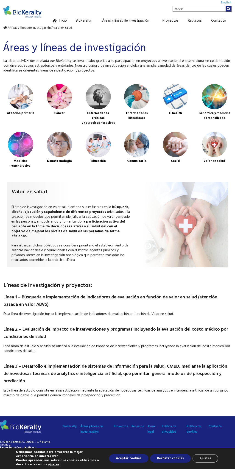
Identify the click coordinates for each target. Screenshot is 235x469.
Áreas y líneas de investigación (125, 21)
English (226, 2)
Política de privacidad (169, 429)
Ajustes (205, 458)
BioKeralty (84, 21)
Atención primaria (20, 113)
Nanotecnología (59, 161)
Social (175, 161)
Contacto (218, 21)
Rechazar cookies (170, 458)
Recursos (195, 21)
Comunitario (136, 161)
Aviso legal (151, 429)
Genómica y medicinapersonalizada (214, 115)
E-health (175, 113)
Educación (98, 161)
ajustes (53, 465)
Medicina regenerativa (21, 163)
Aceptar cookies (128, 458)
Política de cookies (194, 429)
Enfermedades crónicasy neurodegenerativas (98, 118)
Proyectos (170, 21)
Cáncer (59, 113)
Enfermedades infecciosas (137, 115)
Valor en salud (214, 161)
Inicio (63, 21)
